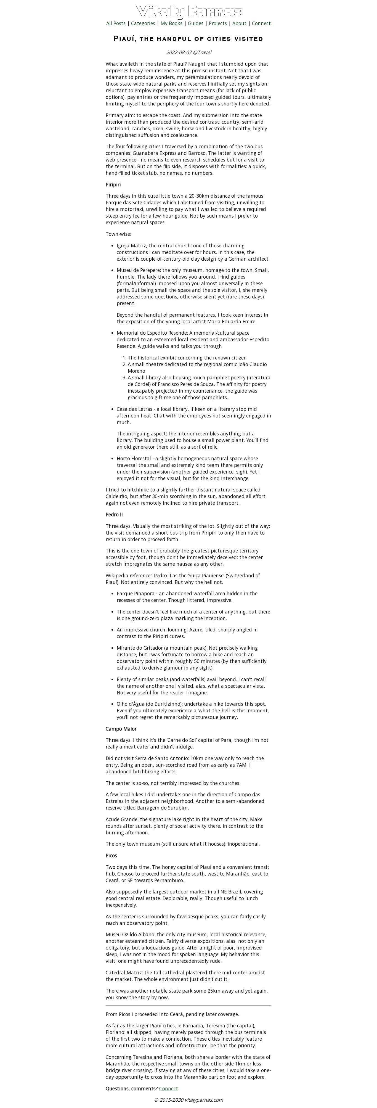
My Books (171, 23)
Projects (218, 23)
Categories (143, 23)
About (239, 23)
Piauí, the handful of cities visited (188, 38)
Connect (261, 23)
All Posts (116, 23)
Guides (195, 23)
